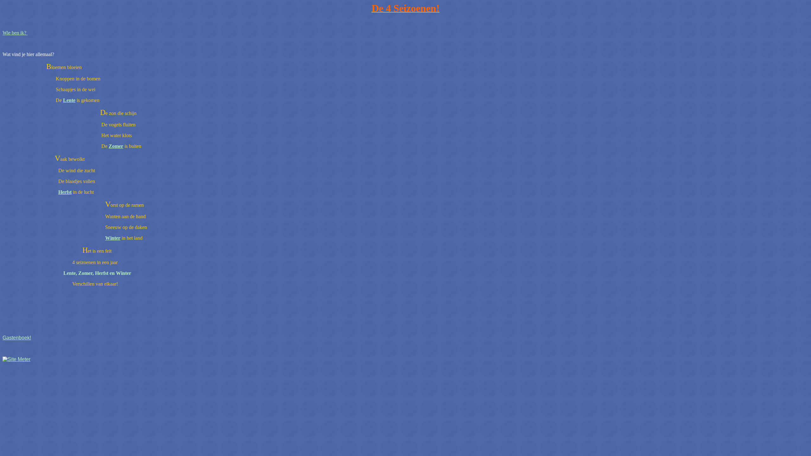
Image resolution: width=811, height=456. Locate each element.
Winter (112, 238)
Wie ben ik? (15, 32)
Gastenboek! (17, 337)
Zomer (116, 146)
